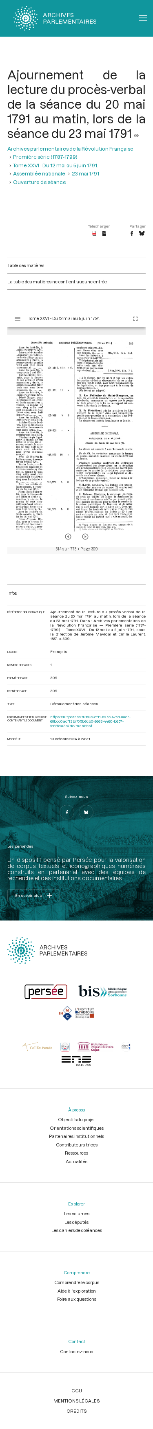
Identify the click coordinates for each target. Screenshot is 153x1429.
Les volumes (76, 1213)
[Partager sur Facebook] (132, 234)
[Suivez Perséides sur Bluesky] (86, 812)
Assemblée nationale (39, 173)
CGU (76, 1390)
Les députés (76, 1222)
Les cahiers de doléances (76, 1230)
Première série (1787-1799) (45, 157)
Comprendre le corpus (76, 1282)
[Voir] (136, 133)
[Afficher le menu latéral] (17, 318)
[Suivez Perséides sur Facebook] (67, 812)
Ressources (76, 1152)
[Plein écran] (135, 318)
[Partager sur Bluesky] (141, 234)
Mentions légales (76, 1400)
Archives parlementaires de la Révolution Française (70, 148)
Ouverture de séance (39, 182)
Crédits (76, 1411)
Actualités (76, 1161)
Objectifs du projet (76, 1119)
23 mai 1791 (85, 173)
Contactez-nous (76, 1351)
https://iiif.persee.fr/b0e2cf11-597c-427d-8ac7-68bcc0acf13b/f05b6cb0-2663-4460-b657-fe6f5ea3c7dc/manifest (90, 721)
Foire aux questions (76, 1299)
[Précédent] (68, 536)
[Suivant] (85, 536)
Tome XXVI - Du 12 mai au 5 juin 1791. (55, 165)
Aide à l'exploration (77, 1290)
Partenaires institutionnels (76, 1136)
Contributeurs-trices (77, 1144)
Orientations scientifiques (77, 1128)
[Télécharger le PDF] (94, 234)
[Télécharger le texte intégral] (104, 234)
